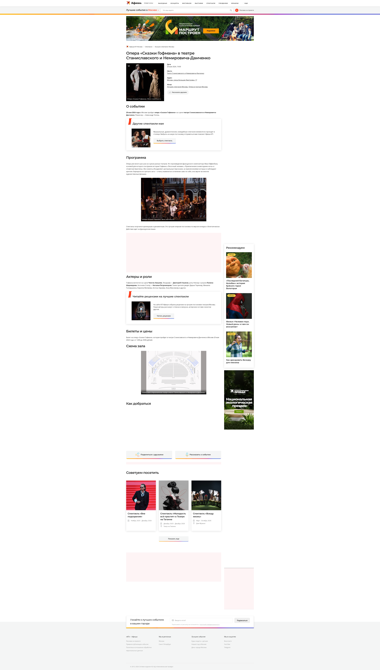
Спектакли (210, 3)
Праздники (223, 3)
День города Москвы (199, 647)
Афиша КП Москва (135, 47)
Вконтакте (228, 641)
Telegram (227, 647)
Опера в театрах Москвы (198, 87)
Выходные (162, 3)
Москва (161, 641)
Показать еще (173, 539)
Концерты (175, 3)
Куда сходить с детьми (199, 641)
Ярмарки (235, 3)
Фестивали (186, 3)
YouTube (227, 644)
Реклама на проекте (246, 10)
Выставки (199, 3)
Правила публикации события (137, 644)
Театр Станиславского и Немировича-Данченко (185, 73)
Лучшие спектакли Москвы (164, 47)
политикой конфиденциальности (209, 624)
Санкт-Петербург (165, 644)
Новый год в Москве (198, 644)
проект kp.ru (148, 3)
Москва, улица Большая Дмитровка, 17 (182, 80)
